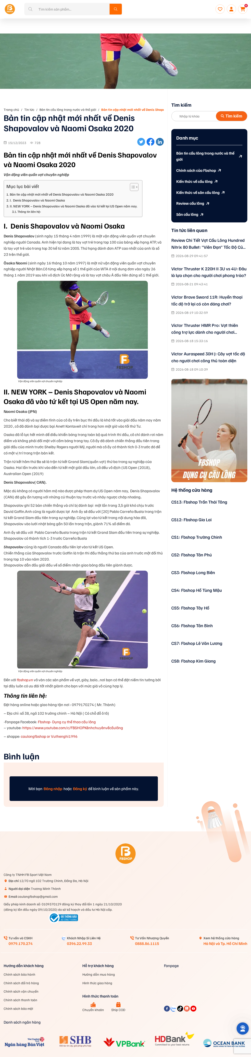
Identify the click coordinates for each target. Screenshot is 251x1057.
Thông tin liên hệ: (29, 212)
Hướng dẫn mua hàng (98, 974)
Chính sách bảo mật (18, 1008)
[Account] (231, 9)
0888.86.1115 (147, 943)
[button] (243, 1028)
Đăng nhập (53, 788)
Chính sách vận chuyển (21, 991)
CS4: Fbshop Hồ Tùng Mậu (196, 590)
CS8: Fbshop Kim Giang (193, 661)
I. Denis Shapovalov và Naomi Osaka (37, 200)
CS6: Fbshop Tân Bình (192, 625)
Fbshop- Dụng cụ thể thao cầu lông (67, 721)
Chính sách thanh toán (20, 1000)
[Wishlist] (220, 9)
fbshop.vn (25, 679)
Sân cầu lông (187, 214)
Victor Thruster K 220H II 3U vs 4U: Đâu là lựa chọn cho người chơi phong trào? (209, 272)
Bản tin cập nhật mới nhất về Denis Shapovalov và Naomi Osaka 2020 (154, 109)
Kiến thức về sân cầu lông (198, 192)
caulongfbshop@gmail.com (33, 896)
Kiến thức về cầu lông (194, 181)
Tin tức (29, 109)
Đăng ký (80, 788)
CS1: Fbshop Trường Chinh (196, 537)
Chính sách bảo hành (19, 974)
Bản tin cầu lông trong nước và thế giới (67, 109)
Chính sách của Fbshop (196, 170)
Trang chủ (11, 109)
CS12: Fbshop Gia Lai (191, 519)
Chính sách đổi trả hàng (21, 983)
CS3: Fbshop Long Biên (193, 572)
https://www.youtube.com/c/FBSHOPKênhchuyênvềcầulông (72, 727)
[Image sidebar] (209, 430)
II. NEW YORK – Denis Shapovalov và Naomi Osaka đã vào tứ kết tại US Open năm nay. (73, 206)
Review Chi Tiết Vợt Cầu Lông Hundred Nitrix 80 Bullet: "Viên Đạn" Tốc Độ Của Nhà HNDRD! (208, 244)
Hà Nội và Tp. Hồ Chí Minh (225, 943)
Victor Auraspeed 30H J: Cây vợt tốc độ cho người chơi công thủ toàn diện (208, 357)
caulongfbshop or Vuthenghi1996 (48, 736)
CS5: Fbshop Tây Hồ (190, 607)
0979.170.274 (21, 943)
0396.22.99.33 (79, 943)
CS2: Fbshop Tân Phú (191, 554)
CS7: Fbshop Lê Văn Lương (196, 643)
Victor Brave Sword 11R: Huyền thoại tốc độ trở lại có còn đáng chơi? (206, 300)
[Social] (167, 1010)
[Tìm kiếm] (116, 9)
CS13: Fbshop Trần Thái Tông (199, 502)
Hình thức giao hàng (97, 983)
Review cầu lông (190, 203)
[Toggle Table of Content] (131, 187)
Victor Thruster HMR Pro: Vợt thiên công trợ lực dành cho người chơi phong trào (204, 329)
